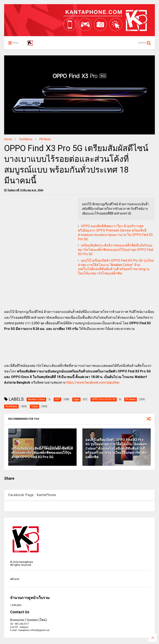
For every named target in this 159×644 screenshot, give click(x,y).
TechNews (26, 139)
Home (8, 139)
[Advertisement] (39, 227)
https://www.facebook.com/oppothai (92, 382)
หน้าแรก (14, 579)
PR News (45, 139)
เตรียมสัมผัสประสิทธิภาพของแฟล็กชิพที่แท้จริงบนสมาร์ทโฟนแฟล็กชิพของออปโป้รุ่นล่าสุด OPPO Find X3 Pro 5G (115, 249)
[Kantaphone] (30, 44)
